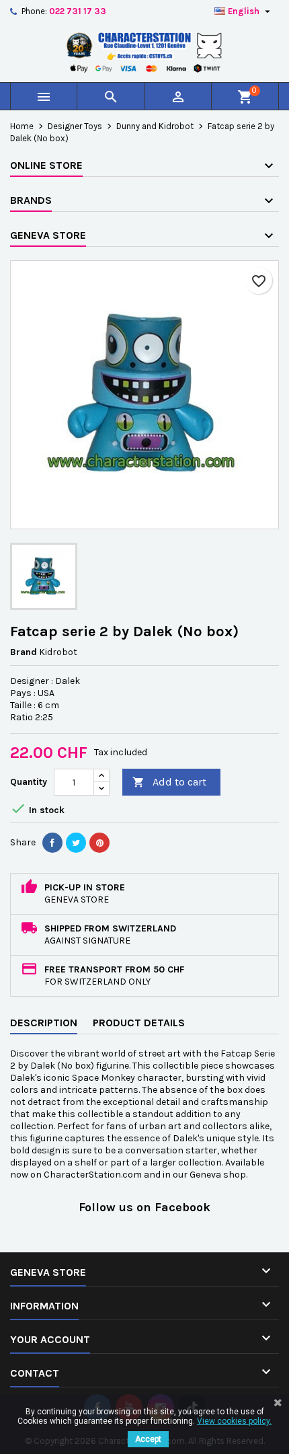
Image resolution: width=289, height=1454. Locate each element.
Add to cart (169, 781)
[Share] (52, 843)
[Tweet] (76, 843)
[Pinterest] (99, 843)
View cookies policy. (234, 1421)
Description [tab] (43, 1022)
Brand (23, 652)
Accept (148, 1439)
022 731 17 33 (77, 11)
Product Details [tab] (139, 1022)
